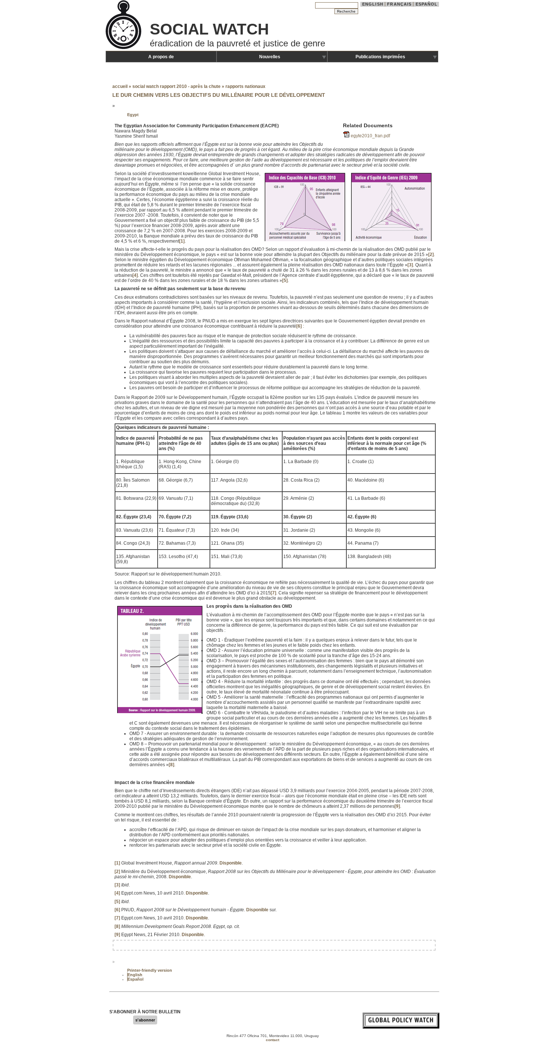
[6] (299, 326)
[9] (397, 806)
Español (427, 4)
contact (272, 1040)
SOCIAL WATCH (209, 29)
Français (399, 4)
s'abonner (145, 1020)
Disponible (230, 863)
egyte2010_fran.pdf (370, 135)
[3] (410, 265)
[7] (273, 593)
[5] (285, 280)
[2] (431, 254)
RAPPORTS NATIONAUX (245, 86)
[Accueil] (124, 48)
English (372, 4)
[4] (135, 275)
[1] (182, 241)
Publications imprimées (380, 56)
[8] (171, 764)
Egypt (133, 114)
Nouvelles (269, 56)
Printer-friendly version (149, 970)
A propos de (161, 56)
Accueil (120, 86)
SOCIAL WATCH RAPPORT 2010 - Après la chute (176, 86)
